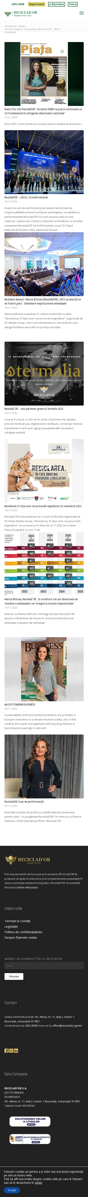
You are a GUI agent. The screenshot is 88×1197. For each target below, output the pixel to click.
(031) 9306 (18, 4)
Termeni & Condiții (17, 921)
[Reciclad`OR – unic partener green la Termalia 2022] (44, 374)
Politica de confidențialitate (23, 932)
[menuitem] (18, 4)
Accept (12, 1190)
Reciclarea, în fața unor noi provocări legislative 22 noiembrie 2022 (43, 506)
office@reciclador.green (67, 1025)
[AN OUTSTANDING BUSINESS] (44, 669)
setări (38, 1183)
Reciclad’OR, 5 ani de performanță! (24, 801)
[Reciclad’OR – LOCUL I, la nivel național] (44, 162)
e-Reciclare (56, 4)
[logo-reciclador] (36, 14)
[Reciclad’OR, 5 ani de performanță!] (44, 766)
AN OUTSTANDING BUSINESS (20, 704)
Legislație (11, 926)
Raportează (36, 4)
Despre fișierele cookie (21, 937)
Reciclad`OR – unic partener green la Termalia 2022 (34, 408)
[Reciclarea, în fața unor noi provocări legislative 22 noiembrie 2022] (44, 471)
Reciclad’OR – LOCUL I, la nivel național (26, 197)
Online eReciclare (27, 887)
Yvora (73, 4)
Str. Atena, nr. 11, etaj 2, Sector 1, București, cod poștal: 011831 (42, 1101)
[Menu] (81, 13)
